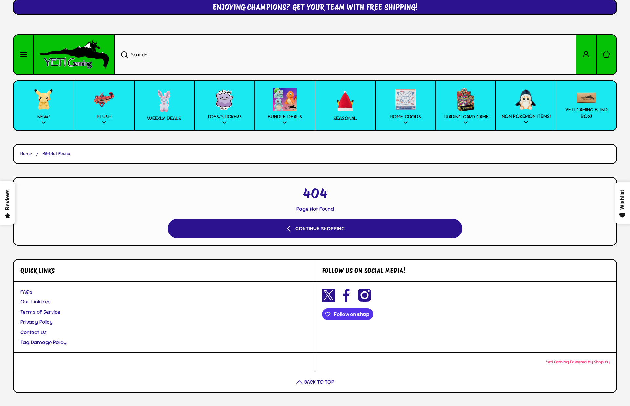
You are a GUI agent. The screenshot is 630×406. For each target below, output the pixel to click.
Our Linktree (35, 301)
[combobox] (345, 54)
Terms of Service (40, 311)
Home (26, 153)
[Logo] (74, 54)
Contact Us (33, 332)
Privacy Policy (36, 321)
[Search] (121, 54)
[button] (606, 54)
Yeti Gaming (557, 362)
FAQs (26, 291)
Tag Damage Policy (43, 342)
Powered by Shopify (590, 362)
